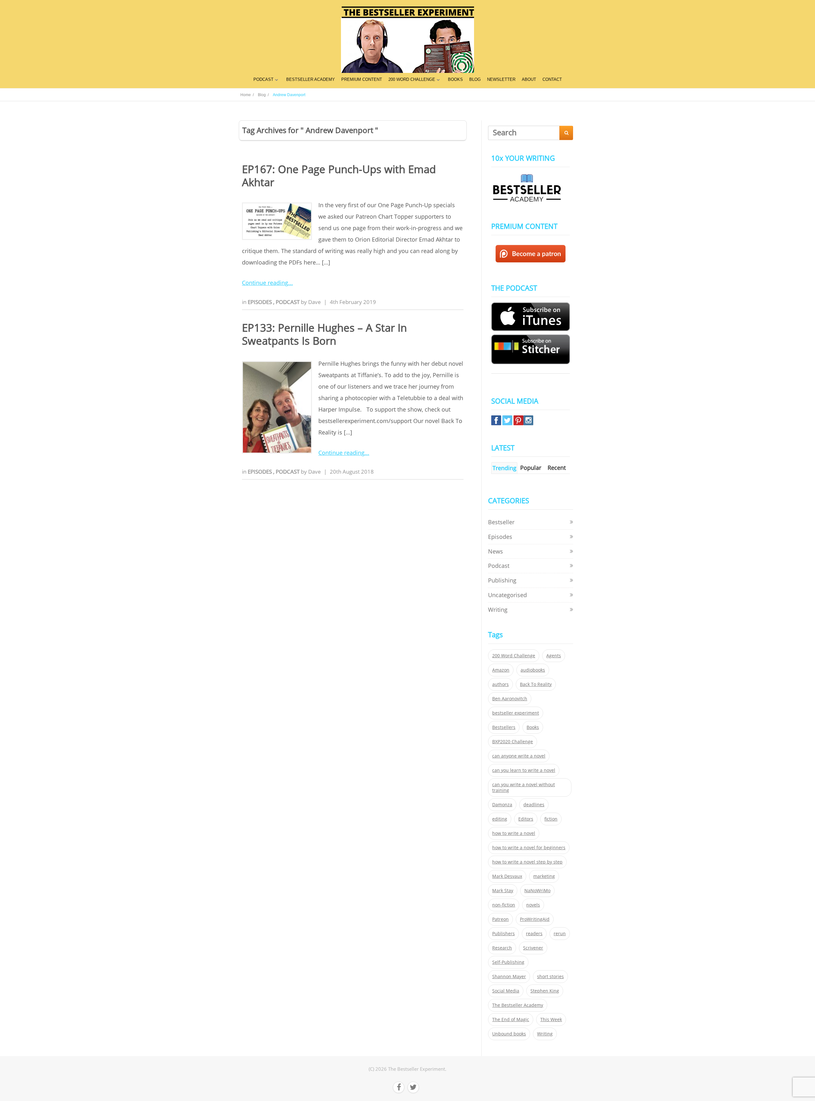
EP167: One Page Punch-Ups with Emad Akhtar (339, 175)
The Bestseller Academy (517, 1005)
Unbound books (509, 1034)
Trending (504, 468)
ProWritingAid (534, 919)
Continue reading (265, 282)
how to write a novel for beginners (528, 847)
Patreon (500, 919)
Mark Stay (502, 890)
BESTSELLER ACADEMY (310, 79)
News (495, 551)
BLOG (475, 79)
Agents (553, 656)
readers (534, 933)
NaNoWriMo (537, 890)
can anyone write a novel (518, 756)
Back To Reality (536, 684)
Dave (314, 302)
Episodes (260, 302)
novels (533, 905)
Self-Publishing (508, 962)
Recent (557, 467)
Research (502, 948)
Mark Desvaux (507, 876)
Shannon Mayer (509, 976)
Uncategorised (507, 595)
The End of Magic (510, 1019)
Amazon (500, 670)
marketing (544, 876)
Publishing (502, 580)
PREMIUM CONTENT (361, 79)
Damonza (502, 805)
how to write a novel (513, 833)
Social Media (505, 991)
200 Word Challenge (513, 656)
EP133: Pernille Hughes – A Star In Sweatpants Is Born (324, 334)
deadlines (533, 805)
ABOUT (529, 79)
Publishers (503, 933)
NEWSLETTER (501, 79)
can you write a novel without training (523, 787)
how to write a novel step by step (527, 862)
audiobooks (533, 670)
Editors (525, 819)
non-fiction (503, 905)
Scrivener (533, 948)
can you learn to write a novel (523, 770)
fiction (550, 819)
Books (533, 727)
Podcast (288, 302)
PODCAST (263, 79)
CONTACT (552, 79)
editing (499, 819)
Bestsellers (503, 727)
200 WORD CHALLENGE (411, 79)
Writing (497, 609)
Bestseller (501, 522)
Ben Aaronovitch (509, 699)
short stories (550, 976)
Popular (530, 467)
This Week (551, 1019)
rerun (560, 933)
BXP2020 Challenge (512, 742)
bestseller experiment (515, 713)
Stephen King (544, 991)
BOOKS (455, 79)
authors (500, 684)
